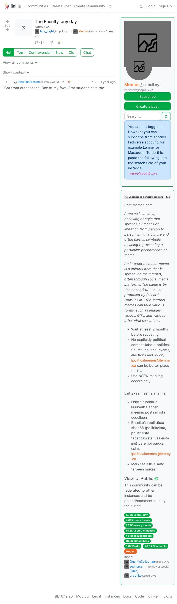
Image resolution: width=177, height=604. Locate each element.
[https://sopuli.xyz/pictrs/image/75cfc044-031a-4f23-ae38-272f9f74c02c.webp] (23, 27)
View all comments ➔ (20, 62)
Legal (96, 596)
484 (42, 42)
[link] (51, 42)
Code (139, 596)
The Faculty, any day (56, 21)
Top (20, 52)
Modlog (130, 551)
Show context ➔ (16, 72)
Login (150, 6)
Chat (87, 52)
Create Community (89, 6)
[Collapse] (7, 82)
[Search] (141, 6)
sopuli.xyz (42, 26)
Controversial (39, 52)
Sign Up (165, 6)
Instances (112, 596)
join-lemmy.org (159, 596)
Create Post (61, 6)
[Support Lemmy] (110, 6)
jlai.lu (16, 6)
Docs (127, 596)
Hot (8, 52)
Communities (37, 6)
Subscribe (147, 96)
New (59, 52)
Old (71, 52)
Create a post (147, 106)
